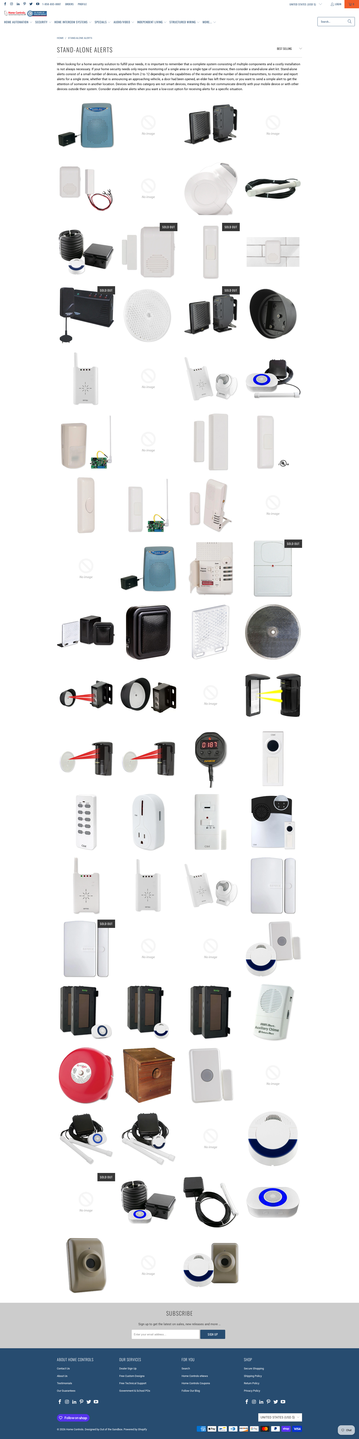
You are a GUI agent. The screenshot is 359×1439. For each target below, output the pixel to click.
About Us (62, 1376)
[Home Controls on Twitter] (31, 4)
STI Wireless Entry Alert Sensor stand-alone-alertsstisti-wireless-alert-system (211, 442)
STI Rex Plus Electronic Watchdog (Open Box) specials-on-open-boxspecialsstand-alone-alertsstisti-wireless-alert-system (148, 569)
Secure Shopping (254, 1368)
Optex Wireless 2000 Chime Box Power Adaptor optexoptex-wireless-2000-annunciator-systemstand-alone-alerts (148, 379)
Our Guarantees (66, 1390)
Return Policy (251, 1383)
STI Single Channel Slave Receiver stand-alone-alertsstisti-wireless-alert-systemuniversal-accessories (86, 569)
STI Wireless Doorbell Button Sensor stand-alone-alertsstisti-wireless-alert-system (86, 505)
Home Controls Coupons (196, 1383)
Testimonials (64, 1383)
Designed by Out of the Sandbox (103, 1429)
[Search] (349, 21)
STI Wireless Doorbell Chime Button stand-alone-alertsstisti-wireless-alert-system (273, 442)
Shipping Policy (253, 1376)
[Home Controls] (25, 13)
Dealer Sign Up (127, 1368)
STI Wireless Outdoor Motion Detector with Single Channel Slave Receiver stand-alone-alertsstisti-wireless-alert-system (86, 442)
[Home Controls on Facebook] (5, 4)
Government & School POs (134, 1390)
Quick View (86, 142)
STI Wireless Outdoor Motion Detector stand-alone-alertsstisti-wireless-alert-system (148, 442)
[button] (18, 22)
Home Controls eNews (195, 1376)
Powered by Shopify (135, 1429)
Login (338, 4)
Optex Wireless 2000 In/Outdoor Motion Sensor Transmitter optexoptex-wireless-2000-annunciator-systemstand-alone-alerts (211, 188)
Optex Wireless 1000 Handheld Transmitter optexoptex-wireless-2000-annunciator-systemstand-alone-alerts (148, 949)
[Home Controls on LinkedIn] (18, 4)
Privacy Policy (252, 1390)
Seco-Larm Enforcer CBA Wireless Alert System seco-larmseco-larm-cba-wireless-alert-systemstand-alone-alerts (273, 822)
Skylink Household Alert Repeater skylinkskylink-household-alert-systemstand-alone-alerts (273, 569)
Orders (69, 4)
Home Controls (75, 1429)
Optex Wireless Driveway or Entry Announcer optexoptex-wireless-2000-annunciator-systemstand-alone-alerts (211, 379)
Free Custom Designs (132, 1376)
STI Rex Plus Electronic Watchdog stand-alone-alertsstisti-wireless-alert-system (86, 125)
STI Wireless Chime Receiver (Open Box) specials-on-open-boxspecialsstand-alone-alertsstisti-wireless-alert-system (273, 505)
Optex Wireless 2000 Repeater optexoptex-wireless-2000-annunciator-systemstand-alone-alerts (86, 379)
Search (186, 1368)
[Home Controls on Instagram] (11, 4)
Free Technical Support (132, 1383)
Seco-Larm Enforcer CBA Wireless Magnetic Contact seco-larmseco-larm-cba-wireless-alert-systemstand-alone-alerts (211, 822)
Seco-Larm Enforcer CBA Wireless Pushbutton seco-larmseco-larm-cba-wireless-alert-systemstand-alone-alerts (273, 759)
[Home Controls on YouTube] (37, 4)
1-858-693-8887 (51, 4)
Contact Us (63, 1368)
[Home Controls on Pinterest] (24, 4)
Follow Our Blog (191, 1390)
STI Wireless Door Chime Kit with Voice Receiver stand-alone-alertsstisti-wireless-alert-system (211, 505)
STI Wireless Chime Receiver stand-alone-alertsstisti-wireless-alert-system (273, 252)
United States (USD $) (303, 4)
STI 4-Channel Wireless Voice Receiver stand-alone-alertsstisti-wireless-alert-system (211, 569)
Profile (82, 4)
